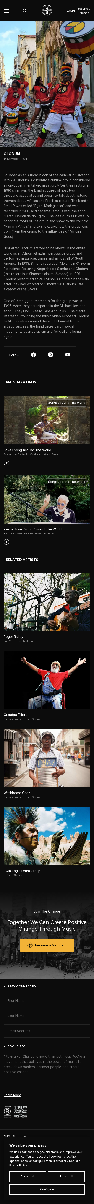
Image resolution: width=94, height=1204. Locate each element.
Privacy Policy (18, 1165)
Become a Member (50, 945)
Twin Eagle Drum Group (22, 871)
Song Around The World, (16, 454)
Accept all (28, 1176)
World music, (36, 454)
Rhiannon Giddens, (33, 534)
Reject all (66, 1176)
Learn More (12, 1095)
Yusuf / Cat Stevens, (13, 534)
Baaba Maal (50, 534)
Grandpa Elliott (15, 715)
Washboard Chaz (17, 793)
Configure (47, 1189)
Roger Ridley (13, 637)
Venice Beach (51, 454)
